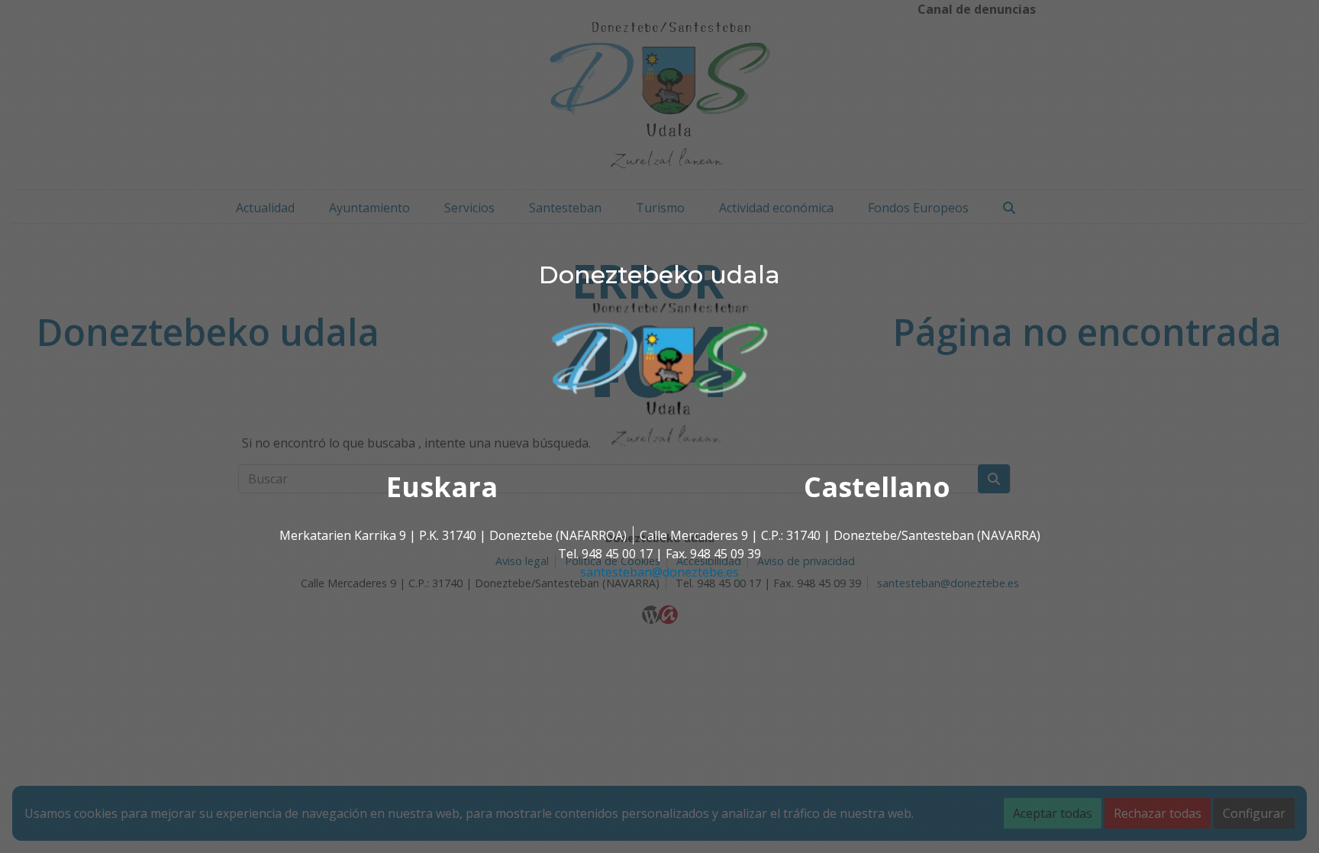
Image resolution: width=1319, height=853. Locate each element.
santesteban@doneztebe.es (659, 572)
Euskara (442, 487)
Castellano (877, 487)
